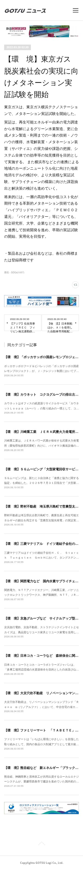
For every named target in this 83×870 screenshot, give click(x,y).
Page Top (41, 844)
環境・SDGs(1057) (14, 272)
